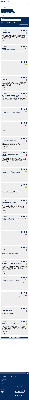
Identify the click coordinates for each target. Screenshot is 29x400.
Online (9, 22)
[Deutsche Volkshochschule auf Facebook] (15, 395)
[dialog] (14, 7)
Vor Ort (3, 22)
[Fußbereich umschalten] (27, 373)
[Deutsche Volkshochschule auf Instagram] (17, 395)
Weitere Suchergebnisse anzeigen (14, 337)
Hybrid (15, 22)
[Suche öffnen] (26, 16)
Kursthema (2, 18)
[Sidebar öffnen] (28, 16)
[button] (26, 28)
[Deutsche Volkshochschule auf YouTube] (20, 395)
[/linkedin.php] (22, 395)
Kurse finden (25, 19)
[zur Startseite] (4, 16)
